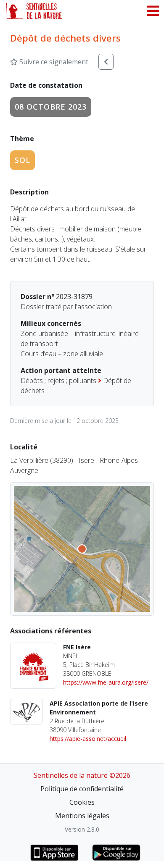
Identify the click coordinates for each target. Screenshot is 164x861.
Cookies (82, 802)
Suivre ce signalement (53, 61)
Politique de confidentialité (82, 788)
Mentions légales (82, 815)
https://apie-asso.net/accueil (88, 739)
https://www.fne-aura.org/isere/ (105, 682)
